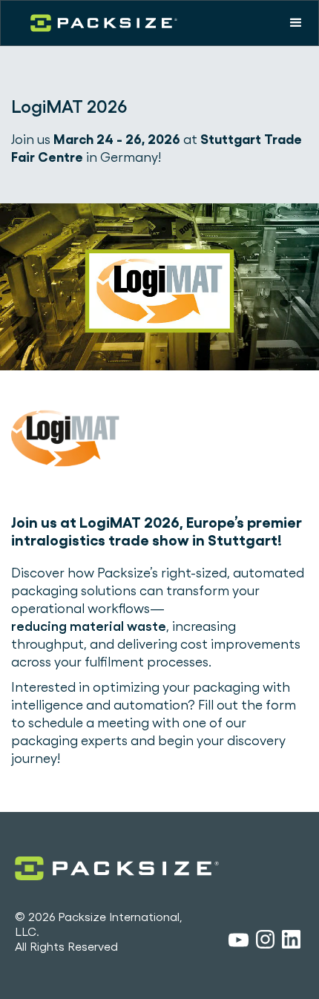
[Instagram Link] (265, 942)
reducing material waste (88, 626)
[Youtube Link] (238, 942)
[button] (296, 23)
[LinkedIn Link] (291, 942)
